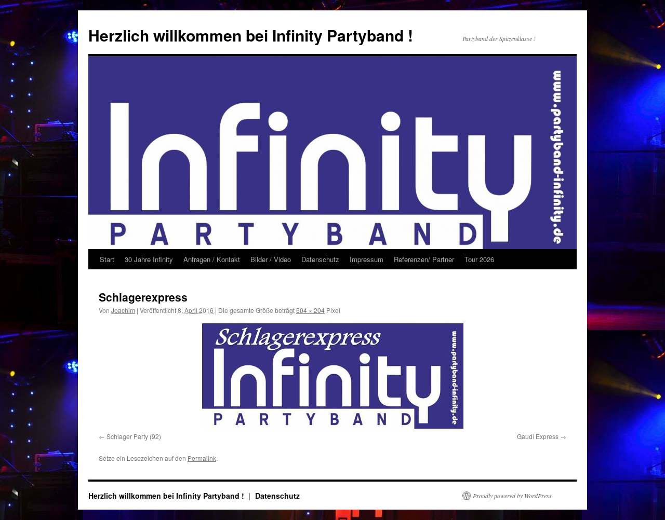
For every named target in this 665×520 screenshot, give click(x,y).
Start (107, 259)
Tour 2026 (479, 259)
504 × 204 (310, 310)
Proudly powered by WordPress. (513, 495)
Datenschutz (320, 259)
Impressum (366, 259)
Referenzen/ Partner (424, 259)
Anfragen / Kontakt (211, 259)
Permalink (202, 458)
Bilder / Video (270, 259)
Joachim (123, 310)
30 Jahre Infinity (149, 259)
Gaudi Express (537, 436)
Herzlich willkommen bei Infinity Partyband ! (250, 35)
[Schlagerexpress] (332, 376)
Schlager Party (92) (134, 436)
